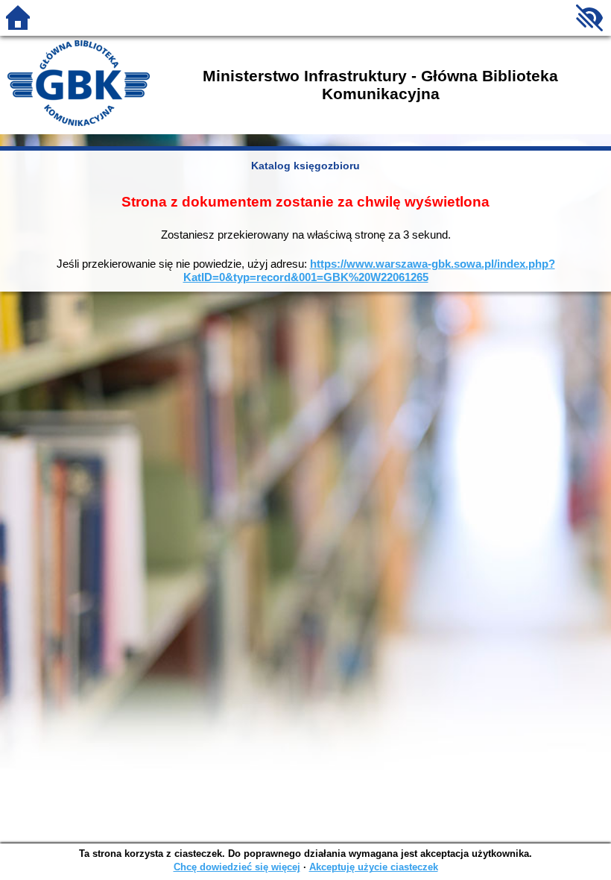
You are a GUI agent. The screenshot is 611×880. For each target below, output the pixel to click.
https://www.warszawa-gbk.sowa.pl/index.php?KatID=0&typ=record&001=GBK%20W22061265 (369, 270)
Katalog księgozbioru (305, 166)
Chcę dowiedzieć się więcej (237, 867)
